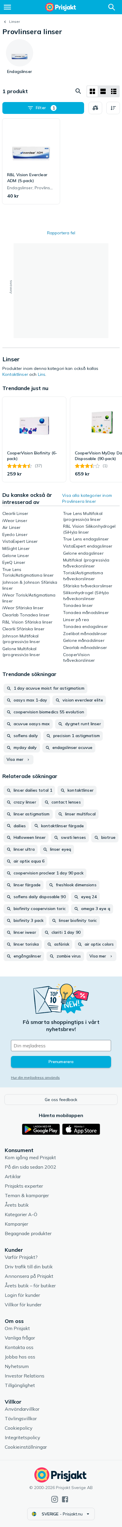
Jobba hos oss (20, 1357)
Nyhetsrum (17, 1366)
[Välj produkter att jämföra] (95, 108)
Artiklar (13, 1176)
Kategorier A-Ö (21, 1214)
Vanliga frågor (20, 1338)
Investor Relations (24, 1376)
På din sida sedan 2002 (30, 1167)
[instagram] (55, 1499)
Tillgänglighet (20, 1385)
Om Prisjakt (17, 1328)
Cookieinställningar (26, 1447)
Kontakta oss (19, 1347)
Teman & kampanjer (27, 1195)
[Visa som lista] (103, 91)
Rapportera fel (61, 233)
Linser (14, 21)
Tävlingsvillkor (21, 1418)
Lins (42, 374)
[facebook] (65, 1499)
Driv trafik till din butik (29, 1267)
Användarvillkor (22, 1409)
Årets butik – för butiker (30, 1286)
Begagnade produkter (28, 1233)
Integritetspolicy (22, 1437)
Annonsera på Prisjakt (29, 1276)
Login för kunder (22, 1295)
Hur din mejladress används (35, 1077)
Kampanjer (16, 1224)
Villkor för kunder (23, 1305)
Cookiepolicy (19, 1428)
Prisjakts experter (24, 1186)
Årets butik (17, 1205)
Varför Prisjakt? (21, 1257)
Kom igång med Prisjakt (30, 1157)
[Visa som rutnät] (92, 91)
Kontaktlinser (15, 374)
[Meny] (7, 7)
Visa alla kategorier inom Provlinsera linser (87, 498)
